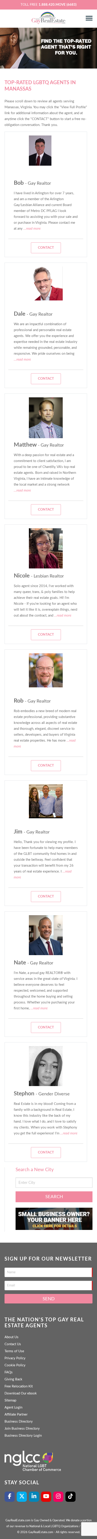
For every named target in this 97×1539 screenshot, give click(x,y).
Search (54, 1197)
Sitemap (10, 1400)
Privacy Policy (15, 1358)
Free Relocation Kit (19, 1386)
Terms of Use (14, 1351)
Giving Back (13, 1379)
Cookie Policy (15, 1365)
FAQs (9, 1372)
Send (49, 1299)
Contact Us (13, 1344)
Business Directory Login (23, 1435)
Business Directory (19, 1421)
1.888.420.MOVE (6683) (57, 4)
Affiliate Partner (16, 1414)
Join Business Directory (22, 1428)
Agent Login (13, 1407)
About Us (11, 1337)
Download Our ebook (21, 1393)
